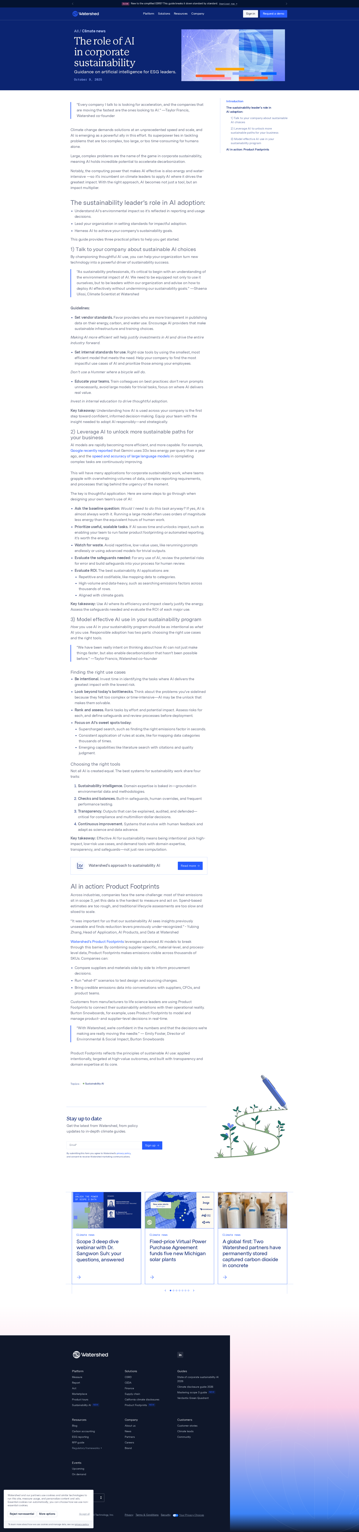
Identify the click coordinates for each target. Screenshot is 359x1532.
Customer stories (187, 1425)
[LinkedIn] (180, 1355)
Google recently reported (91, 451)
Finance (129, 1388)
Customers (184, 1420)
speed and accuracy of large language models (130, 456)
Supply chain (132, 1393)
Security (166, 1515)
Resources (181, 13)
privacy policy (124, 1153)
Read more (188, 865)
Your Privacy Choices (191, 1514)
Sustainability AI (85, 1405)
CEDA (128, 1382)
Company (197, 13)
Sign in (250, 13)
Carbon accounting (83, 1431)
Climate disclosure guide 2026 (195, 1386)
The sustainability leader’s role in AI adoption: (248, 109)
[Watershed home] (94, 1355)
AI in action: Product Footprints (247, 149)
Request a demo (273, 13)
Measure (77, 1377)
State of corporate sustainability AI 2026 (198, 1379)
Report (76, 1382)
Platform (148, 13)
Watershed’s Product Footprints (97, 942)
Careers (129, 1442)
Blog (74, 1425)
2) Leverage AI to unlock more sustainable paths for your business (254, 130)
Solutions (164, 13)
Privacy (129, 1515)
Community (184, 1436)
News (128, 1431)
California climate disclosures (142, 1399)
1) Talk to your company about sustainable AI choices (259, 120)
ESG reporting (80, 1436)
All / (78, 31)
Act (74, 1388)
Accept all (84, 1514)
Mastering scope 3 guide (195, 1392)
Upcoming (78, 1468)
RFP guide (78, 1442)
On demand (79, 1474)
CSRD (128, 1377)
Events (76, 1463)
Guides (182, 1371)
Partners (130, 1436)
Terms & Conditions (147, 1515)
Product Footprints (139, 1405)
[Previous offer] (72, 3)
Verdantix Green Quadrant (193, 1397)
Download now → (228, 3)
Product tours (80, 1399)
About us (130, 1425)
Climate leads (185, 1431)
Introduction (234, 101)
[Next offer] (286, 3)
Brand (128, 1448)
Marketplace (79, 1393)
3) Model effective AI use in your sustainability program (252, 141)
